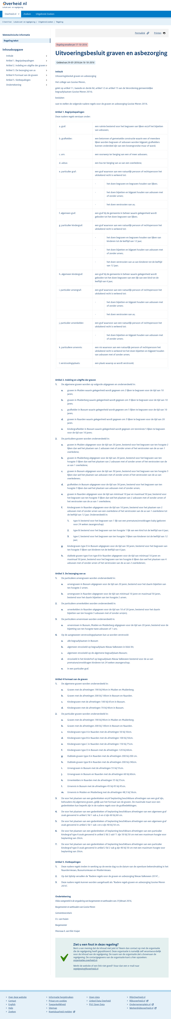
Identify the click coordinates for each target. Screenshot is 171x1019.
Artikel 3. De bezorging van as (21, 70)
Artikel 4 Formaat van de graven (22, 75)
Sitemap (53, 1008)
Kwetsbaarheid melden (60, 1011)
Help (10, 1008)
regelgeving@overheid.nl (85, 968)
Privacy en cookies (58, 1000)
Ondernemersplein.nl (140, 1004)
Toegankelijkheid (57, 1004)
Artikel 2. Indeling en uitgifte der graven (26, 65)
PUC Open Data (97, 1004)
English (11, 1004)
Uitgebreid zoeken (45, 22)
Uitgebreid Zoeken (45, 13)
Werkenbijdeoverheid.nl (141, 1008)
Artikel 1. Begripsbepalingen (20, 60)
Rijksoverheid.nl (137, 1000)
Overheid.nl (10, 14)
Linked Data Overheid (100, 1000)
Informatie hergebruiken (61, 997)
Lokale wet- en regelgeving (24, 22)
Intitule (9, 55)
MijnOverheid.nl (137, 997)
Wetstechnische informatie (16, 34)
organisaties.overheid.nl (85, 960)
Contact (12, 1000)
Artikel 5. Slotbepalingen (18, 79)
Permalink (140, 33)
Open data (94, 997)
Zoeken (27, 13)
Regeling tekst (11, 40)
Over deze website (17, 997)
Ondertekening (13, 84)
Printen (157, 33)
